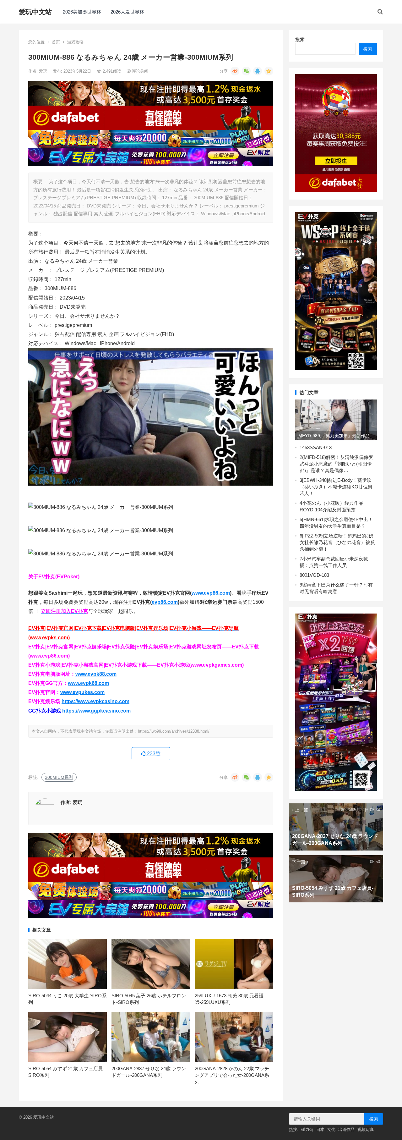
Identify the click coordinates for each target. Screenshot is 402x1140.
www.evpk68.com (88, 683)
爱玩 (43, 71)
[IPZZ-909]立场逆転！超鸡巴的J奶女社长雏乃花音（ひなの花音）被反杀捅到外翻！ (337, 542)
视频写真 (365, 1129)
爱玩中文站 (35, 11)
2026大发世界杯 (127, 11)
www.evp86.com (211, 593)
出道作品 (346, 1129)
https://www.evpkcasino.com (95, 701)
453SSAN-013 (317, 447)
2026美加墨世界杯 (82, 11)
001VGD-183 (315, 575)
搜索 (300, 39)
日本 (320, 1129)
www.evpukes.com (82, 692)
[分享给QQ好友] (257, 71)
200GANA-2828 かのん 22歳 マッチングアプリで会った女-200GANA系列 (232, 1075)
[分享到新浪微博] (235, 71)
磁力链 (307, 1129)
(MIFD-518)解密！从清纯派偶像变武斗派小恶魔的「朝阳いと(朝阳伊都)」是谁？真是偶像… (336, 463)
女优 (331, 1129)
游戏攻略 (75, 42)
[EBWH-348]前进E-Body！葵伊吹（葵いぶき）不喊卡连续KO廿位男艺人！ (336, 486)
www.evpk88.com (96, 674)
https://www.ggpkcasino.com (96, 710)
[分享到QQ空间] (268, 71)
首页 (56, 42)
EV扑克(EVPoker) (58, 576)
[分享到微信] (246, 71)
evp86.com (165, 602)
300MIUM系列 (59, 777)
